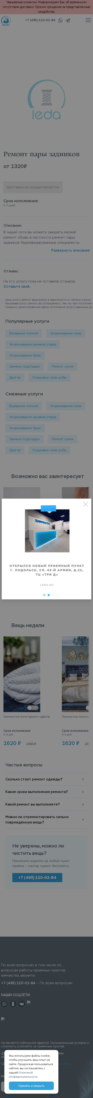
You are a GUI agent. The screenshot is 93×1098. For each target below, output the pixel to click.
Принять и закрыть (31, 1086)
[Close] (85, 504)
